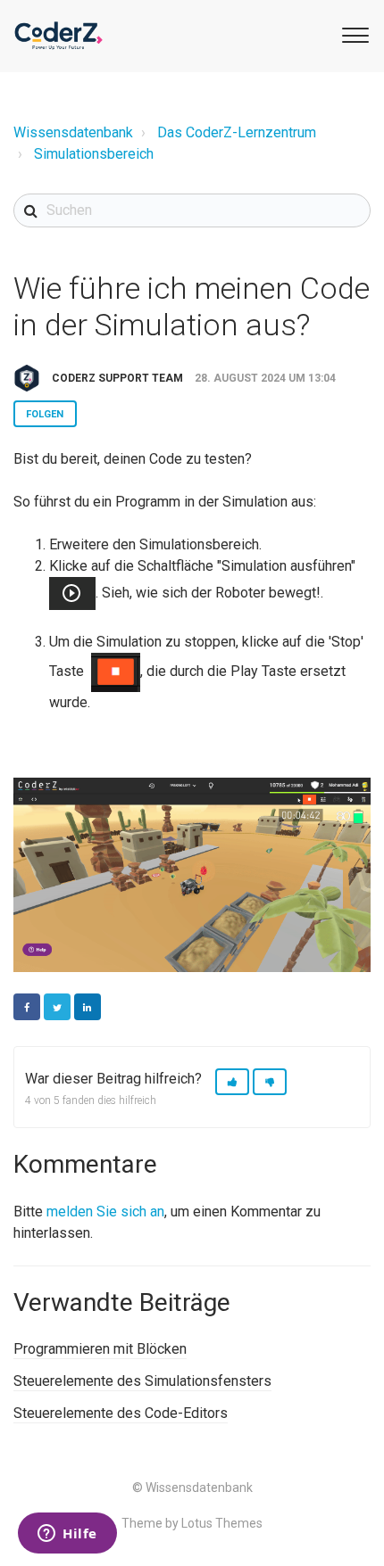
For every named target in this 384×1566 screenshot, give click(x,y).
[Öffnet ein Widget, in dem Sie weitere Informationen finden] (67, 1534)
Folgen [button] (45, 414)
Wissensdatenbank (73, 132)
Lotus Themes (222, 1523)
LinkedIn (87, 1006)
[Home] (58, 36)
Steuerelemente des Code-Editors (120, 1413)
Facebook (26, 1006)
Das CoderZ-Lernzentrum (236, 132)
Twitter (57, 1006)
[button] (352, 34)
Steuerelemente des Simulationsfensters (142, 1380)
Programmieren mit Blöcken (100, 1348)
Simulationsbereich (94, 153)
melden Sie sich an (105, 1211)
